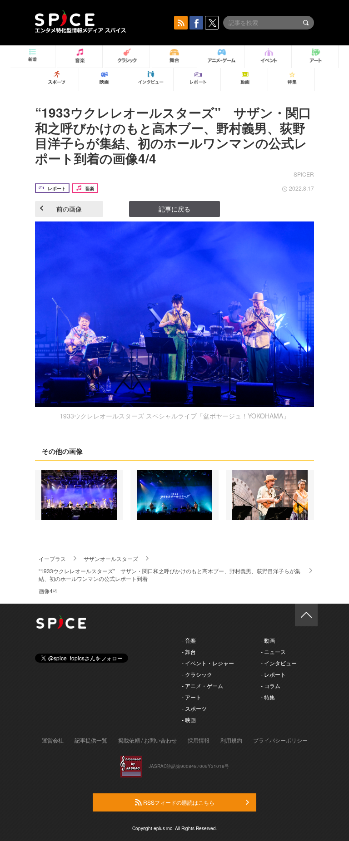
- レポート (273, 674)
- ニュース (273, 651)
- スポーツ (194, 708)
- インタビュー (279, 663)
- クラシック (197, 674)
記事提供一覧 (91, 740)
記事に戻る (174, 208)
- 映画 (189, 719)
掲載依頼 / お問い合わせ (147, 740)
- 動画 (268, 640)
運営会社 (53, 740)
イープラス (52, 558)
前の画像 (69, 208)
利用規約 (231, 740)
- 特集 (268, 697)
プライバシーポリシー (280, 740)
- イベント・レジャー (208, 663)
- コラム (270, 685)
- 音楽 (189, 640)
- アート (191, 697)
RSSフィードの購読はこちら (178, 802)
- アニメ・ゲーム (202, 685)
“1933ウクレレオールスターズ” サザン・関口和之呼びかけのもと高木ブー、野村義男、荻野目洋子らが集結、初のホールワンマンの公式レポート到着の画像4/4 (173, 135)
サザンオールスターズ (111, 558)
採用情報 (198, 740)
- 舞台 (189, 651)
